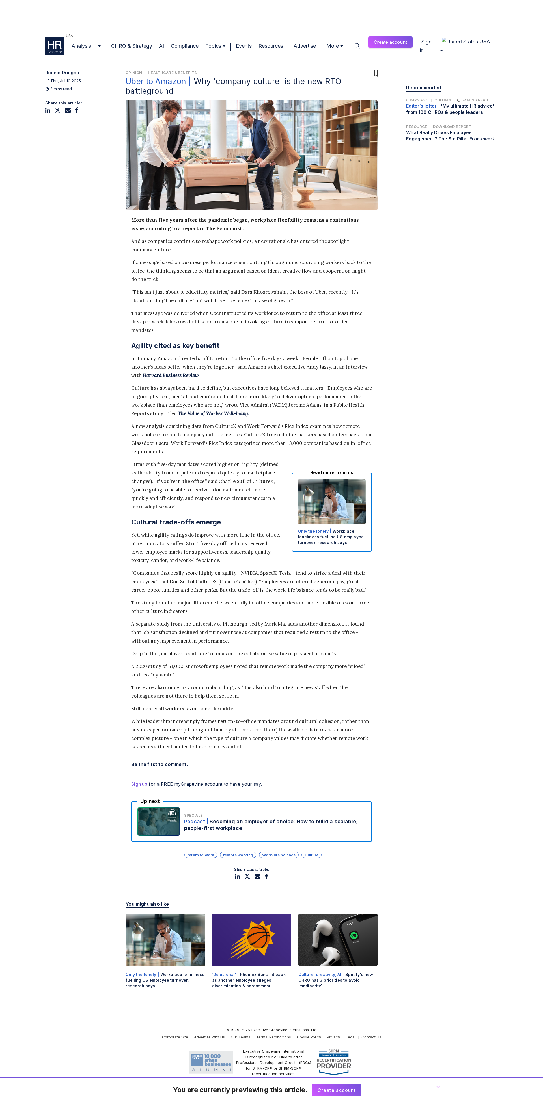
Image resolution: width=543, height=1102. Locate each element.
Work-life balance (279, 855)
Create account (390, 42)
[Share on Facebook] (76, 110)
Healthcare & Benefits (172, 72)
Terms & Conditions (273, 1037)
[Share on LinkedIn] (47, 110)
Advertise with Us (209, 1037)
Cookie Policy (309, 1037)
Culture (311, 855)
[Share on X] (58, 110)
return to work (201, 855)
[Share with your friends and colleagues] (68, 110)
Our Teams (240, 1037)
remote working (238, 855)
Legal (350, 1037)
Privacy (333, 1037)
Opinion (134, 72)
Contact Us (371, 1037)
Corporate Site (175, 1037)
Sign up (139, 784)
